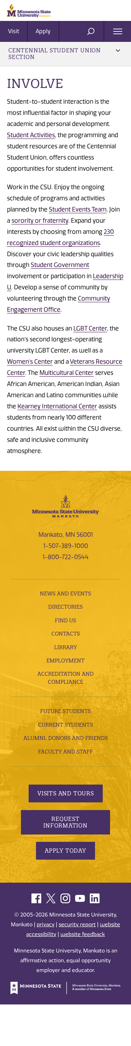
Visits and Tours (65, 793)
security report (77, 924)
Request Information (65, 822)
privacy (45, 924)
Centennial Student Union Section (54, 53)
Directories (65, 606)
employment (65, 660)
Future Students (65, 711)
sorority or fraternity (40, 220)
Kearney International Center (57, 406)
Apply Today (65, 850)
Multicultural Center (66, 372)
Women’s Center (30, 361)
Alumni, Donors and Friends (65, 738)
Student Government (60, 264)
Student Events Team (78, 209)
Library (65, 647)
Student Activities (31, 135)
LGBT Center (90, 328)
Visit (13, 31)
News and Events (65, 593)
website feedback (82, 934)
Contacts (65, 633)
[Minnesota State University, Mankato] (65, 505)
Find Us (65, 620)
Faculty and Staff (65, 751)
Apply (43, 31)
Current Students (65, 724)
